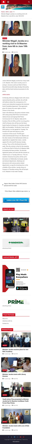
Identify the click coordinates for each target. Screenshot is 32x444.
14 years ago (7, 353)
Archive (5, 38)
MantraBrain (16, 441)
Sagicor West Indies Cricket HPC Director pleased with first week (15, 184)
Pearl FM (15, 52)
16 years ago (7, 52)
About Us (5, 318)
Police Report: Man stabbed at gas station (16, 191)
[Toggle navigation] (8, 2)
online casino (6, 94)
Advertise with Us (7, 321)
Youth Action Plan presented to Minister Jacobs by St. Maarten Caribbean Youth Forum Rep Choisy (15, 401)
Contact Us (5, 323)
